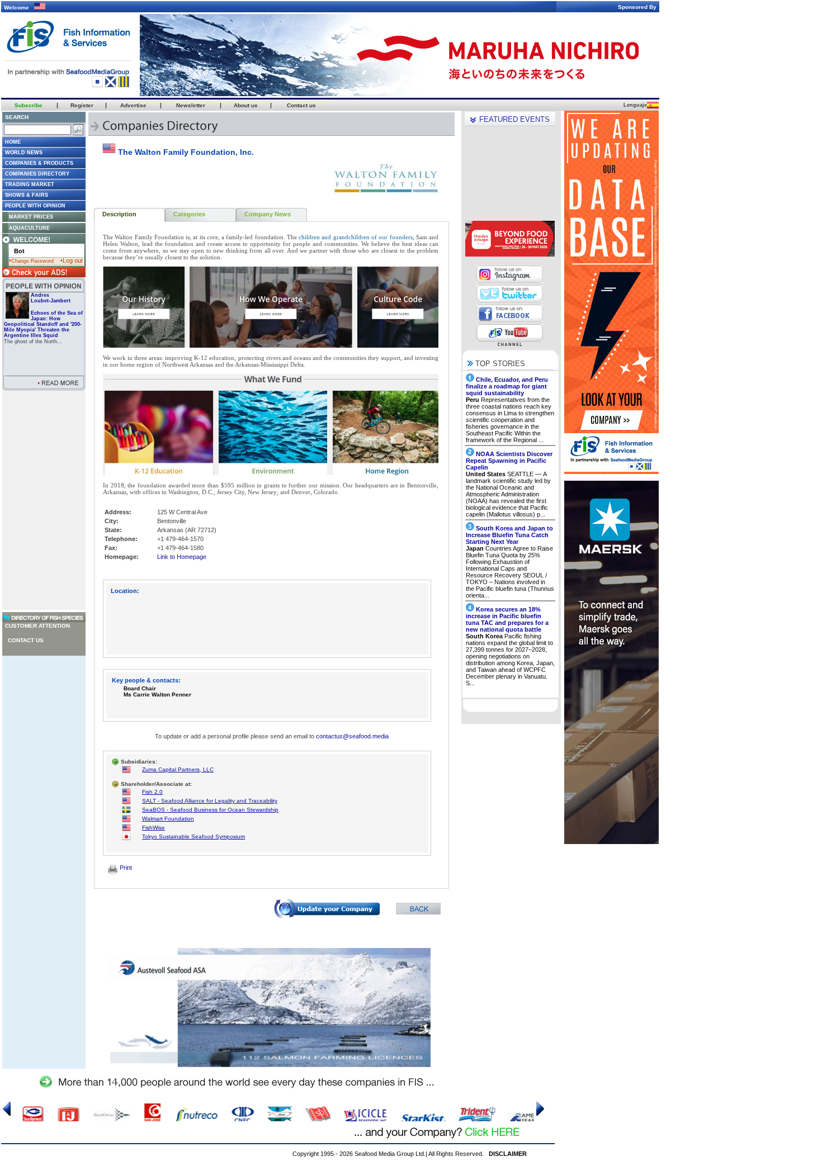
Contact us (26, 640)
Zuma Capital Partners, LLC (178, 769)
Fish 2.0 (152, 792)
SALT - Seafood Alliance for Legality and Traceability (209, 801)
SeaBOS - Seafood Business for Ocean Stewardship (210, 810)
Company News (267, 214)
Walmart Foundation (168, 819)
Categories (189, 214)
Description (119, 214)
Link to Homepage (181, 556)
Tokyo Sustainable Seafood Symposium (193, 836)
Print (125, 867)
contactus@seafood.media (352, 736)
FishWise (153, 827)
